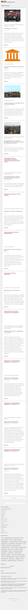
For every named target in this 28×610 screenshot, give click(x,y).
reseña (9, 328)
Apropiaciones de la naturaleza (11, 290)
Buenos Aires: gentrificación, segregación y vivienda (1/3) (11, 468)
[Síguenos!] (1, 567)
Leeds (12, 549)
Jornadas (12, 208)
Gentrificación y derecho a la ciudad (9, 579)
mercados (10, 551)
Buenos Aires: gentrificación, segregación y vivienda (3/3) (11, 378)
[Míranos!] (6, 567)
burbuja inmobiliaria (17, 539)
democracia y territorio (13, 541)
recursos (5, 328)
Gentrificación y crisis (5, 547)
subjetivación (3, 560)
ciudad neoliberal (19, 325)
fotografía (3, 545)
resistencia (3, 556)
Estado (11, 64)
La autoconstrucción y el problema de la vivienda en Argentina (14, 103)
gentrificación (13, 172)
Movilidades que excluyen (10, 28)
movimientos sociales (19, 208)
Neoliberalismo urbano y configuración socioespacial (13, 331)
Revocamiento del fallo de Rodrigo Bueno (12, 250)
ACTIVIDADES (7, 287)
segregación (18, 558)
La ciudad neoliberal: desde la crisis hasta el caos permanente (13, 592)
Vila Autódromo (20, 560)
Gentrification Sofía (14, 547)
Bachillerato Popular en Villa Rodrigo (13, 211)
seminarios (12, 375)
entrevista (2, 528)
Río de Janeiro (22, 556)
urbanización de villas (12, 560)
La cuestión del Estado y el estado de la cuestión (14, 67)
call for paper (3, 531)
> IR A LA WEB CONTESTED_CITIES (8, 2)
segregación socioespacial (9, 25)
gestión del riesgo (22, 547)
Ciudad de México (4, 541)
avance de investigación (4, 532)
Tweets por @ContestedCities (8, 573)
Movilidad (12, 24)
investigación (19, 172)
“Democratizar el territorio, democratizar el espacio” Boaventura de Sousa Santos (14, 588)
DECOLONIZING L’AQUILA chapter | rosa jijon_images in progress (14, 578)
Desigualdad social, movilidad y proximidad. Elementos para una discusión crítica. (12, 178)
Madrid (12, 327)
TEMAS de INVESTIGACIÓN (6, 509)
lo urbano (17, 549)
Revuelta (16, 556)
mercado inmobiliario (18, 327)
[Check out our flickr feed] (9, 567)
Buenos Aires (7, 24)
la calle (9, 549)
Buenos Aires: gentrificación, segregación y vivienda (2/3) (11, 422)
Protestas (14, 554)
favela (24, 543)
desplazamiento (4, 543)
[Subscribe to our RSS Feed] (4, 567)
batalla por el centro (5, 539)
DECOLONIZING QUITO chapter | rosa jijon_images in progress (13, 581)
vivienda (12, 100)
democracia (2, 514)
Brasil (11, 539)
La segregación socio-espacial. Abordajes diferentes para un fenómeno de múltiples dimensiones (14, 142)
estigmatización (19, 543)
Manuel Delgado (4, 551)
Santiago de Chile (4, 558)
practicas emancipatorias (6, 554)
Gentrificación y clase (16, 545)
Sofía (22, 558)
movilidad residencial (19, 24)
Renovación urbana (20, 554)
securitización (11, 558)
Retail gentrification (10, 556)
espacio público (7, 327)
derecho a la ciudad (22, 541)
